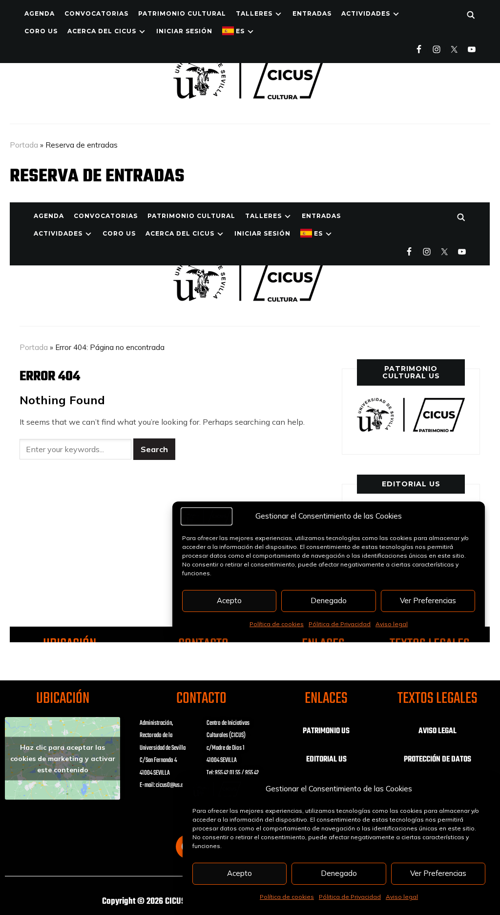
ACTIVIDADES (365, 13)
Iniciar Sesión (184, 31)
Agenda (39, 13)
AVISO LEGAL (437, 731)
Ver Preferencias (438, 873)
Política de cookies (287, 896)
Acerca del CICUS (101, 31)
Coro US (41, 31)
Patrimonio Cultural (182, 13)
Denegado (339, 873)
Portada (24, 145)
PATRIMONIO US (326, 731)
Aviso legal (402, 896)
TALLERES (254, 13)
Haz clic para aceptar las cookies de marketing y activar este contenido (62, 758)
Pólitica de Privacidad (350, 896)
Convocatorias (96, 13)
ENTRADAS (312, 13)
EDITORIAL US (326, 759)
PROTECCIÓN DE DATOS (437, 759)
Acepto (239, 873)
